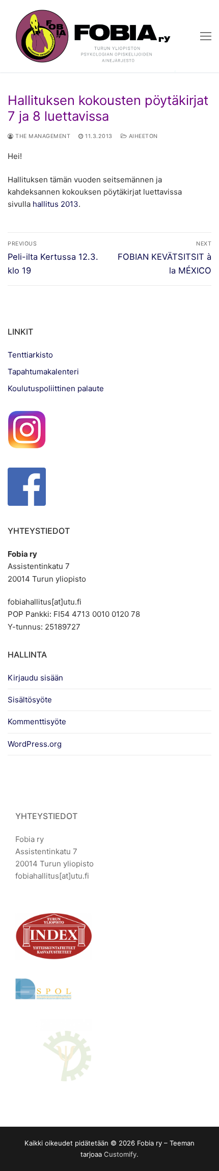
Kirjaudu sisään (35, 678)
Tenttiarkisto (30, 355)
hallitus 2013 (55, 204)
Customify (120, 1154)
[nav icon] (205, 36)
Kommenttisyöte (37, 721)
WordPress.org (35, 744)
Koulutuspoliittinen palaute (56, 388)
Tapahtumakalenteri (43, 371)
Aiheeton (142, 136)
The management (42, 136)
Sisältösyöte (30, 699)
